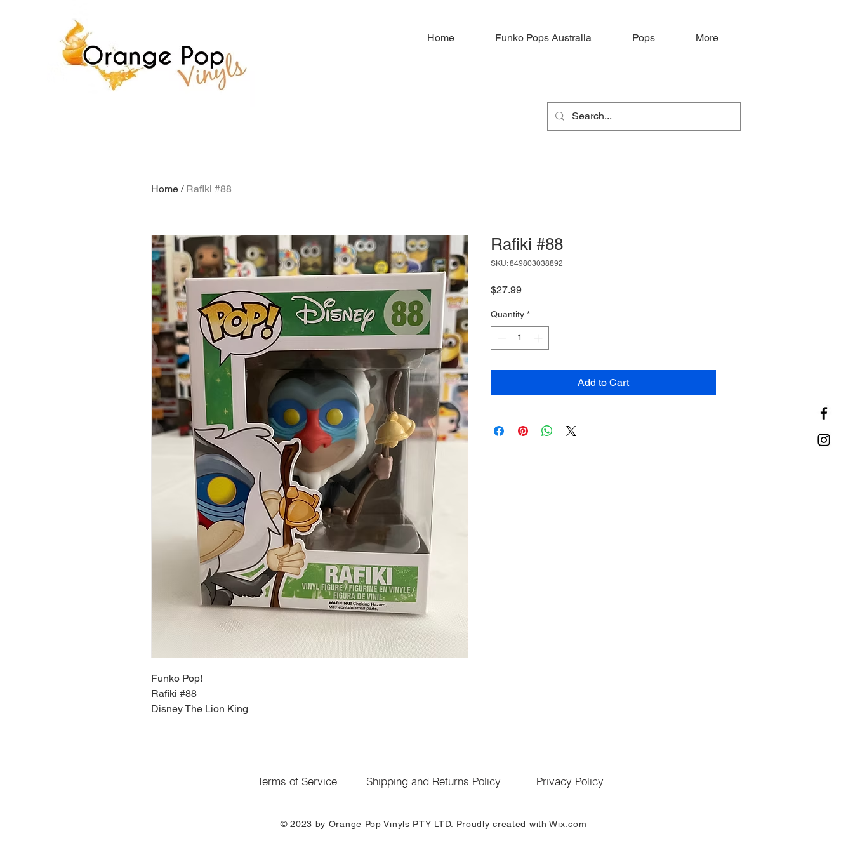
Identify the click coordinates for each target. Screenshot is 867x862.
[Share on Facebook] (498, 431)
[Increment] (539, 338)
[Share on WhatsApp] (547, 431)
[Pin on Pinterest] (523, 431)
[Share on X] (571, 431)
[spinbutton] (519, 338)
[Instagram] (824, 440)
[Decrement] (500, 338)
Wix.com (567, 824)
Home (164, 189)
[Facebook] (824, 413)
